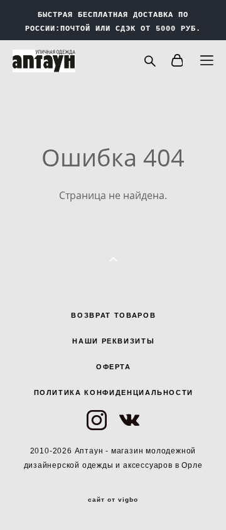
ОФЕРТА (113, 366)
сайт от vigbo (113, 500)
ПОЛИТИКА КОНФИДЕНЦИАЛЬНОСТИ (114, 392)
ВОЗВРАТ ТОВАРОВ (113, 315)
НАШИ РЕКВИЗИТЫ (113, 341)
